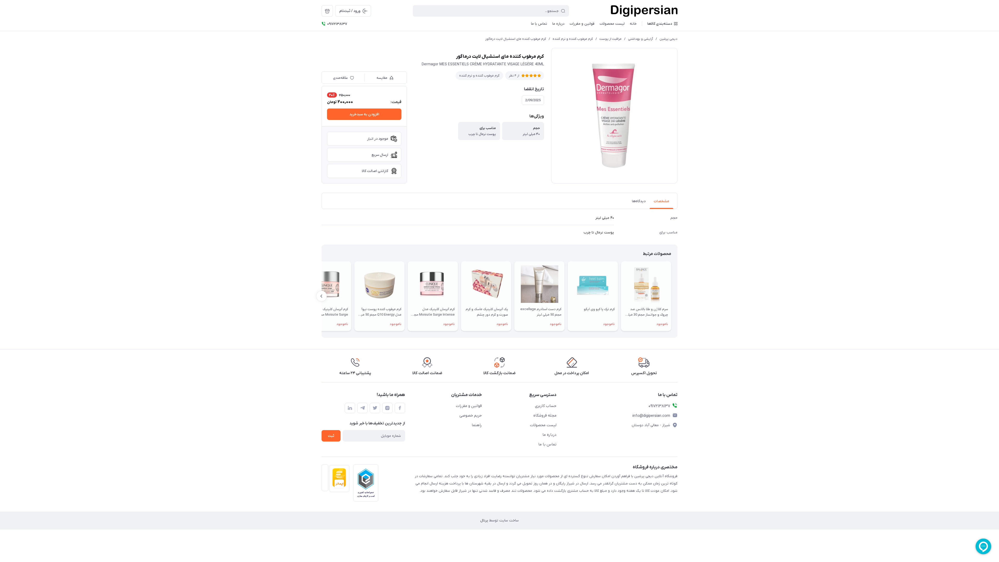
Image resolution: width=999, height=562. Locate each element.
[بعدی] (321, 296)
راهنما (477, 425)
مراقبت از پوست (610, 39)
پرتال (484, 520)
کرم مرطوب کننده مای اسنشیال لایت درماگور (515, 39)
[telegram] (362, 408)
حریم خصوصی (470, 415)
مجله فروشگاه (544, 415)
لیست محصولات (543, 425)
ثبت (331, 435)
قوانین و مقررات (469, 405)
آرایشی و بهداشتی (640, 39)
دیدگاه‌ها (638, 201)
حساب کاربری (545, 405)
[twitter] (375, 408)
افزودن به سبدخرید (364, 114)
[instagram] (387, 408)
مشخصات (661, 201)
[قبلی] (677, 296)
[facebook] (400, 408)
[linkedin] (350, 408)
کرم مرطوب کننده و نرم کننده (573, 39)
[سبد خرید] (327, 11)
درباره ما (549, 434)
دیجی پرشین (668, 39)
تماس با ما (547, 444)
